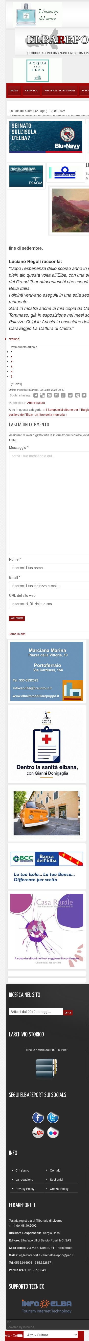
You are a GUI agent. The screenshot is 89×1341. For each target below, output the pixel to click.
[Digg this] (49, 395)
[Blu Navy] (45, 136)
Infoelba (28, 1327)
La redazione (24, 1179)
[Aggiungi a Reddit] (70, 395)
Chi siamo (22, 1170)
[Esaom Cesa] (66, 172)
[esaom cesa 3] (26, 175)
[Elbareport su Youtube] (39, 1132)
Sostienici (56, 1179)
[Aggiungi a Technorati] (63, 395)
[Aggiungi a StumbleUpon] (56, 395)
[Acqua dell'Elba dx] (37, 70)
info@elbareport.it (28, 1255)
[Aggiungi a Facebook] (35, 395)
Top (8, 1322)
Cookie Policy (59, 1188)
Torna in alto (17, 634)
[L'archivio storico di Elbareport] (47, 1067)
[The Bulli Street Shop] (46, 813)
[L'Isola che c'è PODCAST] (46, 744)
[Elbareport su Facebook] (39, 1118)
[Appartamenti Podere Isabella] (46, 930)
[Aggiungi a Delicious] (42, 395)
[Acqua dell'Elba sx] (37, 14)
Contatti (55, 1170)
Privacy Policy (25, 1188)
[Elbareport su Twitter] (53, 1118)
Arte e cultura (36, 402)
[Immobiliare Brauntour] (46, 671)
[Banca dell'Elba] (46, 866)
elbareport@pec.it (61, 1255)
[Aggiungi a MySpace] (77, 395)
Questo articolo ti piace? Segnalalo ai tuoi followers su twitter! (84, 395)
